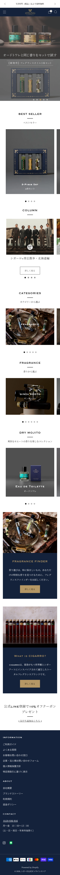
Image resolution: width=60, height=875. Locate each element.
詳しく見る (30, 270)
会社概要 (7, 788)
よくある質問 (9, 749)
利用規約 (7, 799)
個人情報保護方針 (12, 766)
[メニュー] (4, 12)
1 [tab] (33, 99)
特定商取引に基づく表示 (15, 771)
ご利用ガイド (9, 744)
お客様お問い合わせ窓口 (15, 755)
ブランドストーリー (13, 793)
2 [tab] (37, 99)
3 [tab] (40, 99)
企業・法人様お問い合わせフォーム (21, 760)
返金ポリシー (9, 804)
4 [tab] (43, 99)
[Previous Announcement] (5, 4)
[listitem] (30, 4)
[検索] (55, 12)
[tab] (25, 201)
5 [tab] (47, 99)
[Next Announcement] (55, 4)
